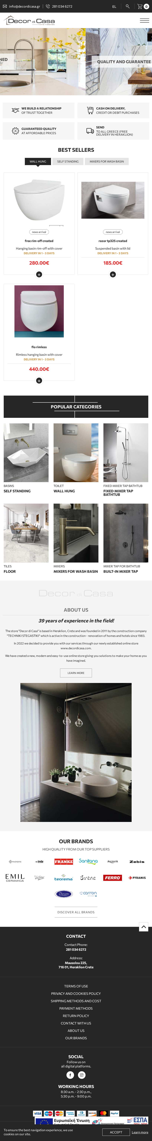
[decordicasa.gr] (29, 20)
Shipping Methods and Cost (76, 1001)
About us (76, 1030)
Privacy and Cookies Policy (76, 993)
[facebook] (70, 1075)
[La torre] (39, 878)
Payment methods (76, 1008)
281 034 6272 (76, 949)
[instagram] (82, 1075)
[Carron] (88, 894)
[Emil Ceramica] (15, 878)
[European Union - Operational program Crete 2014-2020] (91, 1124)
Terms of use (76, 986)
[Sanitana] (88, 861)
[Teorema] (63, 878)
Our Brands (76, 1038)
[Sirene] (88, 878)
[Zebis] (137, 861)
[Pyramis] (137, 878)
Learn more (140, 1132)
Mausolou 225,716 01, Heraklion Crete (76, 965)
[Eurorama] (15, 861)
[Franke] (63, 861)
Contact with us (76, 1023)
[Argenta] (112, 861)
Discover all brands (76, 912)
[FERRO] (112, 878)
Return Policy (76, 1015)
